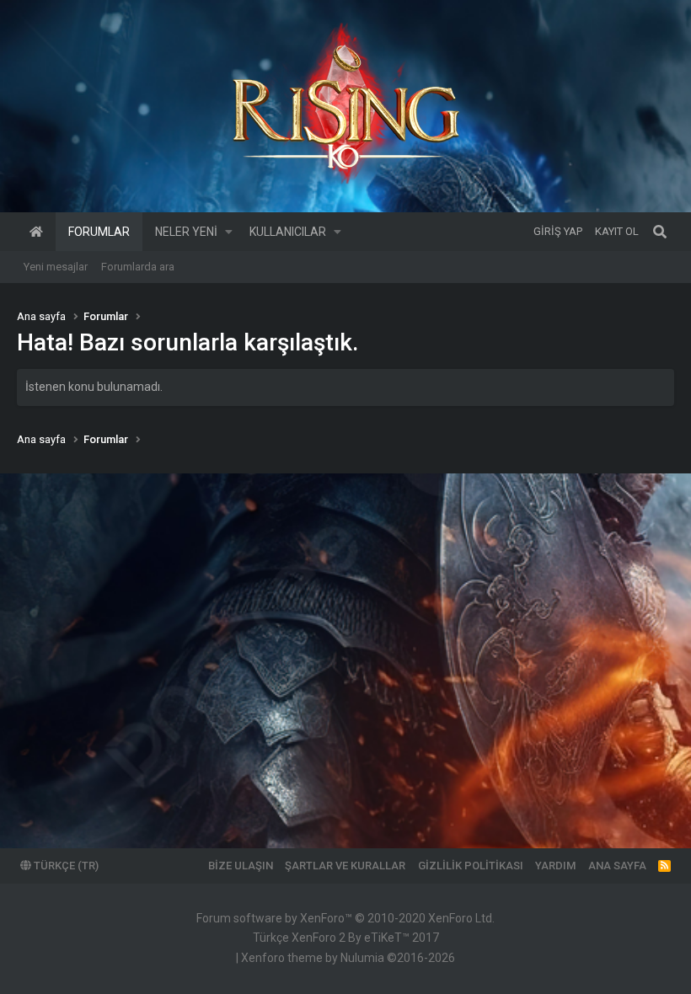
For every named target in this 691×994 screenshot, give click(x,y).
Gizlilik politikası (470, 865)
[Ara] (659, 231)
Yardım (555, 865)
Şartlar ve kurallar (345, 865)
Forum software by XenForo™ (345, 918)
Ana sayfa (36, 231)
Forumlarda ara (137, 266)
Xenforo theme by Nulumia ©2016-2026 (348, 958)
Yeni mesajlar (56, 266)
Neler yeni (186, 231)
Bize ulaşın (240, 865)
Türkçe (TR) (65, 865)
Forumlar (99, 231)
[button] (229, 231)
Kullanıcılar (287, 231)
